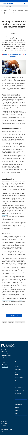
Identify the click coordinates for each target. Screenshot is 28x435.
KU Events (17, 410)
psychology (4, 215)
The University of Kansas (8, 431)
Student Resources (20, 322)
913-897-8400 (4, 357)
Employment (18, 393)
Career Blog (18, 380)
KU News (17, 407)
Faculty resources (19, 387)
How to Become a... (14, 10)
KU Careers (17, 413)
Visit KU (17, 398)
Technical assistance (19, 390)
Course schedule (19, 377)
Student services (19, 384)
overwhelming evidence (7, 117)
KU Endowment (18, 404)
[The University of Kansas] (8, 346)
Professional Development (15, 54)
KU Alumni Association (20, 417)
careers (4, 322)
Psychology (10, 322)
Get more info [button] (14, 316)
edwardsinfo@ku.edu (6, 355)
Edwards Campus (8, 3)
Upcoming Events (6, 363)
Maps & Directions (19, 361)
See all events (5, 367)
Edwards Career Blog (6, 6)
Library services (18, 369)
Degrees (10, 9)
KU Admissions (18, 401)
